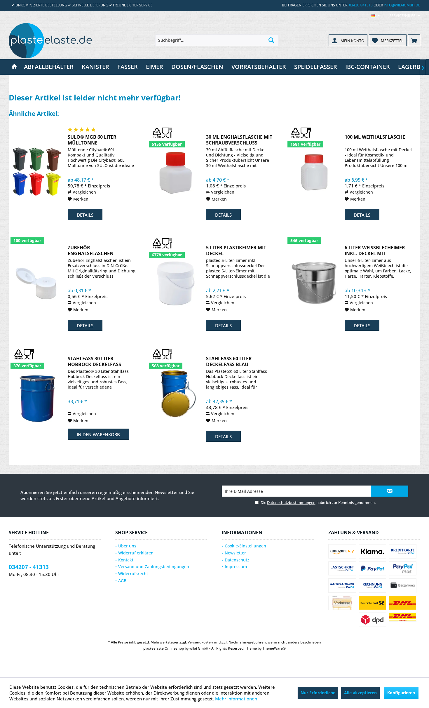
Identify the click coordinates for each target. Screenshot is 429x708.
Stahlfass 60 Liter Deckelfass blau (229, 361)
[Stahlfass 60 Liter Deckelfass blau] (175, 393)
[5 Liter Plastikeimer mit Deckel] (175, 282)
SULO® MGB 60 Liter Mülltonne (92, 140)
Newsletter (235, 553)
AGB (122, 580)
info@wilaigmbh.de (402, 5)
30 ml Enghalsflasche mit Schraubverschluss (239, 140)
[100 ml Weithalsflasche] (314, 172)
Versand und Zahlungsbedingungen (153, 566)
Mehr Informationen (236, 699)
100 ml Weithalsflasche (375, 137)
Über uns (127, 546)
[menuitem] (402, 15)
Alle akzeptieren (360, 692)
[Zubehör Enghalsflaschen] (37, 282)
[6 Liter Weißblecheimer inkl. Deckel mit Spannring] (314, 282)
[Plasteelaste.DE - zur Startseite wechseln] (52, 40)
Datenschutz (237, 560)
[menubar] (376, 15)
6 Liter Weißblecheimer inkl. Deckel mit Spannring (375, 250)
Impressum (236, 566)
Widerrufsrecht (133, 573)
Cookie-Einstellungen (245, 546)
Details (85, 215)
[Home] (14, 67)
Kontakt (125, 560)
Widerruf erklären (136, 553)
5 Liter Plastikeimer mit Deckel (236, 250)
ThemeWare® (274, 648)
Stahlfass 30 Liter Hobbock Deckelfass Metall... (94, 361)
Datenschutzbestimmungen (291, 502)
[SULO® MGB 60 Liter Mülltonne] (37, 172)
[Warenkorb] (414, 40)
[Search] (271, 40)
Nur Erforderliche (318, 692)
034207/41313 (361, 5)
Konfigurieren (401, 692)
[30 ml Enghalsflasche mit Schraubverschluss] (175, 172)
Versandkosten (200, 642)
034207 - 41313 (29, 567)
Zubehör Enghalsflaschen (91, 250)
